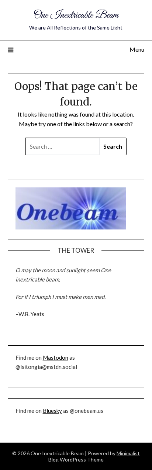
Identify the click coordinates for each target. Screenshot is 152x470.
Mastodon (55, 357)
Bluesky (52, 410)
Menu (136, 49)
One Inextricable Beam (76, 15)
